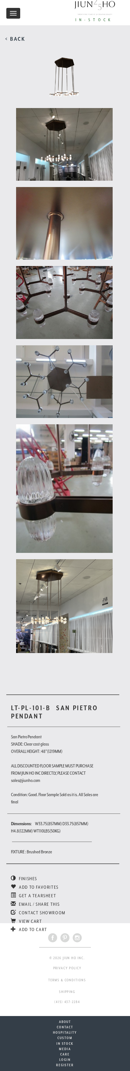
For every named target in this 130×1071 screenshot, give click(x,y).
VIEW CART (30, 921)
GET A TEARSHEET (37, 895)
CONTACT (65, 1027)
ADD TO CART (32, 929)
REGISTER (65, 1065)
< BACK (15, 39)
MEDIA (65, 1049)
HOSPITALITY (65, 1032)
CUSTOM (65, 1038)
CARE (65, 1054)
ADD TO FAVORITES (38, 887)
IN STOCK (65, 1043)
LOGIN (65, 1060)
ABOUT (65, 1022)
